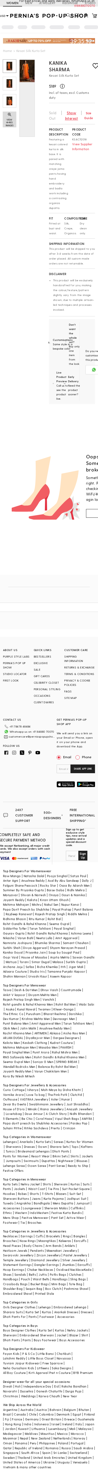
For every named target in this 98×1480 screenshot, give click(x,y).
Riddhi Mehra (77, 914)
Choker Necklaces (40, 1269)
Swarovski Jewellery (18, 1255)
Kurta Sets (43, 1141)
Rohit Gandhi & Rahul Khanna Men (59, 1057)
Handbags (10, 1279)
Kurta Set (32, 1312)
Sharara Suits (13, 1312)
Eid (56, 1386)
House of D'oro (14, 1109)
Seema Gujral (59, 924)
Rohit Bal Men (66, 1004)
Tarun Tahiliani (40, 928)
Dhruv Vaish (49, 990)
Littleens (43, 1368)
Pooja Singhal (57, 876)
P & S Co (28, 1353)
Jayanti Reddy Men (17, 1071)
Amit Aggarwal (66, 938)
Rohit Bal (54, 919)
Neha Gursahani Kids (18, 1368)
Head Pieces (12, 1245)
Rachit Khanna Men (17, 1033)
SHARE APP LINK (83, 768)
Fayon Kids (11, 1353)
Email (67, 757)
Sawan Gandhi (83, 957)
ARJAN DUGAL (13, 1038)
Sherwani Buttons (16, 1198)
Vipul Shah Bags (67, 1118)
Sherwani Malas (56, 1208)
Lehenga (44, 1307)
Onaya (54, 895)
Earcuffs (80, 1240)
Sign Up (82, 855)
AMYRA (87, 1118)
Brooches (35, 1222)
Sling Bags (78, 1279)
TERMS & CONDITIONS (79, 674)
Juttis (43, 1274)
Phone (86, 757)
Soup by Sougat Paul (63, 952)
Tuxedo (8, 1203)
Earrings (27, 1236)
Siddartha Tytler (15, 928)
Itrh (63, 967)
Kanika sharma (59, 66)
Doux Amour (34, 1113)
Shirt (84, 1335)
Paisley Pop (79, 1123)
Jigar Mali (76, 967)
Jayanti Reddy (13, 900)
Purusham (33, 1014)
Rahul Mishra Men (65, 1052)
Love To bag (35, 1094)
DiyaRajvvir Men (38, 1038)
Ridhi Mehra (76, 890)
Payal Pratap (62, 909)
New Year (70, 1396)
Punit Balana (83, 909)
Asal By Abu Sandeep (63, 880)
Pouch (25, 1279)
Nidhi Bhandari (81, 1113)
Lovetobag (14, 1113)
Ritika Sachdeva (36, 1128)
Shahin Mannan (14, 976)
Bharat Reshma (55, 1014)
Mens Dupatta (63, 1203)
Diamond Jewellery (45, 1260)
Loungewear (32, 1208)
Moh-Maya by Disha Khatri (61, 1090)
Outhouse (10, 1099)
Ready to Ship (78, 1165)
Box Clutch (53, 1288)
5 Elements (11, 1118)
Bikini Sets (60, 1156)
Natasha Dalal (34, 876)
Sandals (20, 1274)
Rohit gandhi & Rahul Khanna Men (28, 1004)
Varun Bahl (25, 938)
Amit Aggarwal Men (46, 1023)
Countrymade (71, 990)
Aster (55, 1099)
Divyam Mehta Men (42, 995)
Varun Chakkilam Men (50, 1071)
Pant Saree (57, 1165)
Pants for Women (16, 1156)
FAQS (68, 691)
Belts (32, 1274)
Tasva (7, 990)
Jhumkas (68, 1264)
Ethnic (7, 1212)
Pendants (37, 1250)
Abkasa (55, 1033)
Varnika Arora (13, 1094)
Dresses (29, 1146)
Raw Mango (12, 876)
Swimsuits (31, 1161)
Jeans (36, 1198)
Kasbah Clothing (35, 1042)
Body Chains (33, 1245)
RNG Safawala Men (17, 1057)
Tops (75, 1146)
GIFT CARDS (42, 676)
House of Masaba (34, 957)
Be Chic (27, 1118)
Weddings (28, 1396)
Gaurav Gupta (14, 933)
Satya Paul (78, 876)
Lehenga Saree (14, 1165)
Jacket (61, 1335)
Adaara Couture (15, 971)
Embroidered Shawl (17, 1293)
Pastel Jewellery (75, 1255)
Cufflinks (77, 1208)
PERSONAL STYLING (47, 689)
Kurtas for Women (79, 1141)
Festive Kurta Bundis (66, 1212)
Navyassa (64, 1358)
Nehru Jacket (30, 1184)
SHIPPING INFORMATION (73, 658)
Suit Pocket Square (76, 1189)
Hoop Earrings (13, 1269)
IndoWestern (39, 1212)
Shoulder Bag (13, 1288)
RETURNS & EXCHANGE (79, 667)
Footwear (10, 1222)
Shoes (7, 1274)
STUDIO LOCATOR (15, 674)
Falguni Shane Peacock (20, 885)
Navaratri (10, 1391)
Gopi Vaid (11, 957)
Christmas (10, 1396)
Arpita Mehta (60, 957)
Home (7, 51)
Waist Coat (36, 1189)
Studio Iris (37, 971)
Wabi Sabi (86, 1004)
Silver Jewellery (73, 1260)
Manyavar (10, 895)
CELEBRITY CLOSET (46, 682)
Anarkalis (26, 1141)
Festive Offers (13, 1170)
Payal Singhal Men (16, 1052)
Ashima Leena (81, 933)
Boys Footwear (45, 1340)
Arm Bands (53, 1245)
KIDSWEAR (70, 3)
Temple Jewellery (15, 1260)
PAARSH (65, 1047)
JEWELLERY (47, 3)
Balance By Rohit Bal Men (57, 1066)
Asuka (10, 1009)
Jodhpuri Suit (77, 1198)
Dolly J (87, 880)
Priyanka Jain (36, 952)
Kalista (32, 900)
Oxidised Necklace (70, 1269)
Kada (88, 1269)
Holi (18, 1386)
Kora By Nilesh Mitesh (19, 1076)
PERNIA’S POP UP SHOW (14, 665)
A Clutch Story (56, 1113)
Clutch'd (76, 1094)
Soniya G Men (43, 1061)
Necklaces (10, 1236)
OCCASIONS (42, 695)
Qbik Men (10, 1028)
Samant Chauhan (76, 943)
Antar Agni (11, 880)
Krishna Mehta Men (36, 1018)
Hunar (65, 1099)
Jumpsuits (13, 1161)
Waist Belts (41, 1279)
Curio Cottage (13, 1090)
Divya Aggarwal (35, 947)
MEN (28, 3)
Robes (22, 1193)
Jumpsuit (83, 1203)
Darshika (75, 1014)
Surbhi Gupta (76, 962)
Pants (7, 1189)
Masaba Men (48, 1047)
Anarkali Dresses (66, 1312)
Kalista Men (11, 1042)
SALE (37, 669)
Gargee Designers (66, 1038)
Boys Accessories (72, 1340)
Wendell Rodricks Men (19, 1066)
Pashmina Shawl (76, 1288)
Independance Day (37, 1386)
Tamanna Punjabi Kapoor (66, 971)
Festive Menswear (35, 1217)
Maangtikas (47, 1240)
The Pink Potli (58, 1094)
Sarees (58, 1141)
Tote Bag (75, 1284)
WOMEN (12, 3)
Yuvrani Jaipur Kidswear (21, 1363)
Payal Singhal (64, 928)
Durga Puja (73, 1391)
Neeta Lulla (44, 938)
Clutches (75, 1274)
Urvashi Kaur (37, 976)
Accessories (11, 1208)
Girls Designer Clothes (19, 1307)
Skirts (75, 1156)
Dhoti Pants (60, 1151)
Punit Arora (41, 1052)
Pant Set (57, 1217)
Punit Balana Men (16, 1023)
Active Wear (75, 1217)
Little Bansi (46, 1353)
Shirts (47, 1184)
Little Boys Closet (41, 1358)
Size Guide (88, 115)
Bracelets (53, 1236)
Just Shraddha (77, 1104)
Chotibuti (64, 1353)
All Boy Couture (14, 1372)
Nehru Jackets (77, 1330)
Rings (67, 1236)
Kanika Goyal (13, 952)
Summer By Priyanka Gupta (23, 890)
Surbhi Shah (11, 947)
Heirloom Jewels (15, 1250)
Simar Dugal (41, 962)
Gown (42, 1146)
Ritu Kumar (37, 919)
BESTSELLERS (42, 656)
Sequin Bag (34, 1288)
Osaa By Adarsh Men (74, 885)
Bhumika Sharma (47, 943)
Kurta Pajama (54, 1198)
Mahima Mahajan (16, 904)
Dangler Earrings (46, 1264)
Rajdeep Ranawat (19, 914)
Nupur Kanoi (70, 904)
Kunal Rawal (26, 1009)
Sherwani (61, 1184)
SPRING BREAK (66, 1061)
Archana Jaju (13, 967)
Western (21, 1212)
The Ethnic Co (13, 1014)
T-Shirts (47, 1193)
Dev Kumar (11, 1018)
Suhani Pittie (12, 1128)
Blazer (73, 1335)
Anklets (70, 1245)
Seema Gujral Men (16, 1061)
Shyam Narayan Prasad (67, 947)
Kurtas (75, 1184)
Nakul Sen (51, 904)
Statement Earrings (17, 1264)
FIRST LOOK (11, 680)
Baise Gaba (56, 890)
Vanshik (48, 999)
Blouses (82, 1161)
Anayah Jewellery (79, 1109)
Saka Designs (61, 1368)
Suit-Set (75, 1193)
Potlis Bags (58, 1274)
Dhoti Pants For (14, 1316)
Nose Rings (28, 1240)
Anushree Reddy (33, 880)
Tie (22, 1222)
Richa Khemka (47, 967)
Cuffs (40, 1236)
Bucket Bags (39, 1284)
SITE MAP (70, 697)
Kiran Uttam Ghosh (54, 900)
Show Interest (71, 115)
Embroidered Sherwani (37, 1335)
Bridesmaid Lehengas (34, 1151)
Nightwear (66, 1161)
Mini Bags (58, 1284)
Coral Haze (44, 1118)
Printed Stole (44, 1293)
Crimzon (69, 1128)
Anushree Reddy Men (54, 1028)
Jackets (87, 1156)
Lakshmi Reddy (14, 1358)
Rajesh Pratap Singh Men (21, 999)
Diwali (7, 1386)
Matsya (11, 962)
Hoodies (9, 1193)
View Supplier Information (82, 146)
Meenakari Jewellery (62, 1250)
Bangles (79, 1236)
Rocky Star (48, 885)
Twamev (44, 1009)
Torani (24, 962)
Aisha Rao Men (74, 1033)
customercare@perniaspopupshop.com (32, 736)
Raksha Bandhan (74, 1386)
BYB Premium (83, 1372)
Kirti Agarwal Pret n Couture (50, 1372)
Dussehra (26, 1391)
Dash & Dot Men (26, 990)
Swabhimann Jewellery (46, 1104)
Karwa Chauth (49, 1396)
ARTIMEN (40, 1033)
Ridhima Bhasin (14, 919)
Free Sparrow (52, 1363)
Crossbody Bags (15, 1284)
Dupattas (48, 1161)
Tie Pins (53, 1189)
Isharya (32, 1090)
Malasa (58, 962)
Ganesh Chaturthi (49, 1391)
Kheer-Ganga (63, 1009)
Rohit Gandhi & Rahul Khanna (25, 924)
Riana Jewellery (52, 1109)
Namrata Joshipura (17, 943)
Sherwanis (13, 1146)
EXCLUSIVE (41, 663)
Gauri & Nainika (73, 895)
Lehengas (10, 1141)
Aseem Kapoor (61, 976)
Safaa (30, 967)
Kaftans (87, 1146)
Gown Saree (36, 1165)
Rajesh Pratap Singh (50, 914)
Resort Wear (40, 1156)
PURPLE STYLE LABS (16, 656)
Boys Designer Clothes (19, 1330)
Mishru (36, 904)
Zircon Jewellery (48, 1255)
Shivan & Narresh (33, 895)
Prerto (55, 1128)
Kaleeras (65, 1240)
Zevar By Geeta (14, 1104)
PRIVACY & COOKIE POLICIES (77, 682)
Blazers (61, 1193)
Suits (86, 1184)
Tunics (10, 1151)
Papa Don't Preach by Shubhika (26, 909)
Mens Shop (11, 1217)
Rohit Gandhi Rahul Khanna (47, 933)
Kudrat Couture (61, 1042)
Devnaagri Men (64, 1018)
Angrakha (23, 1203)
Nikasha (9, 938)
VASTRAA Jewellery (34, 1099)
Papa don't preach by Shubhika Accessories (35, 1123)
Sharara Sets (59, 1146)
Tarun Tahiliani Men (77, 1023)
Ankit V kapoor (14, 995)
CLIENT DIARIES (44, 702)
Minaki (33, 1109)
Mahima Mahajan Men (19, 1047)
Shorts (34, 1193)
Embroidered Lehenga (70, 1307)
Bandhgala (42, 1203)
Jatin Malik (28, 1028)
